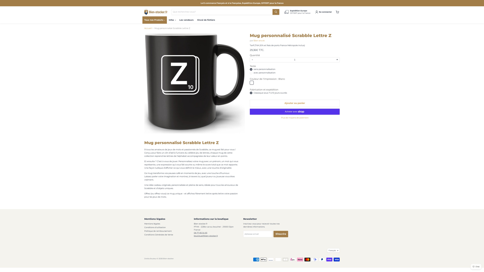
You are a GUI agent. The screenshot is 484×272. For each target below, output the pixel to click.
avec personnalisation (265, 73)
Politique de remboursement (158, 231)
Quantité (255, 55)
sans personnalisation (264, 69)
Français (332, 250)
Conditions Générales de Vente (158, 234)
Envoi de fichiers (206, 20)
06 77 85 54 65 (200, 233)
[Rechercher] (276, 12)
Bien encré (259, 40)
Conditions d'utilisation (155, 227)
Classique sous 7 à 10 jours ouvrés (270, 93)
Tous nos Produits (154, 20)
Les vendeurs (186, 20)
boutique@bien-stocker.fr (206, 236)
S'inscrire (281, 234)
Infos (172, 20)
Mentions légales (152, 224)
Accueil (148, 28)
